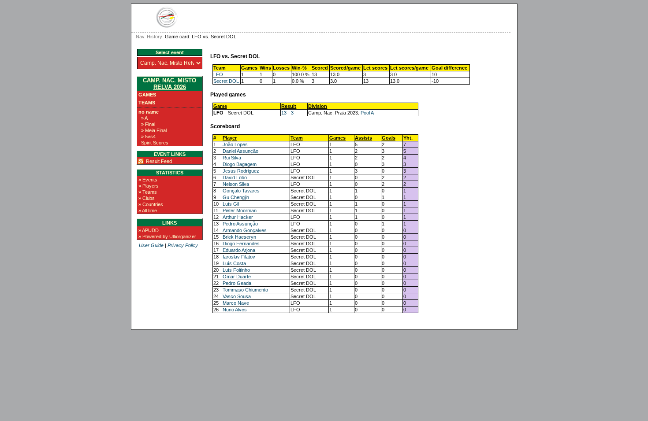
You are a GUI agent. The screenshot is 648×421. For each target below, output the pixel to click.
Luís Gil (231, 204)
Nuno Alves (235, 309)
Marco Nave (236, 303)
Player (230, 137)
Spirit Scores (154, 142)
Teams (146, 102)
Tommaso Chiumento (245, 289)
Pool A (367, 112)
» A (144, 118)
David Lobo (235, 177)
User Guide (151, 245)
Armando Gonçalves (245, 230)
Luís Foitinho (236, 270)
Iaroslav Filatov (239, 256)
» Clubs (146, 198)
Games (147, 94)
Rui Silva (232, 157)
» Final (148, 124)
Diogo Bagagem (240, 164)
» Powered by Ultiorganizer (167, 236)
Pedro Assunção (240, 223)
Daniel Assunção (240, 151)
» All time (147, 210)
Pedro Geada (237, 283)
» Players (148, 185)
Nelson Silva (236, 184)
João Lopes (235, 144)
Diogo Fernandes (241, 243)
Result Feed (159, 161)
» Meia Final (154, 130)
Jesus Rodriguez (241, 171)
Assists (363, 137)
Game (220, 106)
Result (288, 106)
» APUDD (148, 230)
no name (148, 111)
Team (296, 137)
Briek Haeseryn (239, 237)
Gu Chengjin (236, 197)
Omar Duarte (237, 276)
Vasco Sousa (237, 296)
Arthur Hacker (238, 217)
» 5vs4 (148, 136)
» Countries (150, 204)
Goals (388, 137)
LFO (218, 74)
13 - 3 (287, 112)
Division (317, 106)
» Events (147, 179)
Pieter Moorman (240, 210)
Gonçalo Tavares (241, 190)
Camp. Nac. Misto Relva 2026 (169, 83)
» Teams (147, 192)
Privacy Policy (183, 245)
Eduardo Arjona (239, 250)
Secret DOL (226, 81)
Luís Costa (234, 263)
